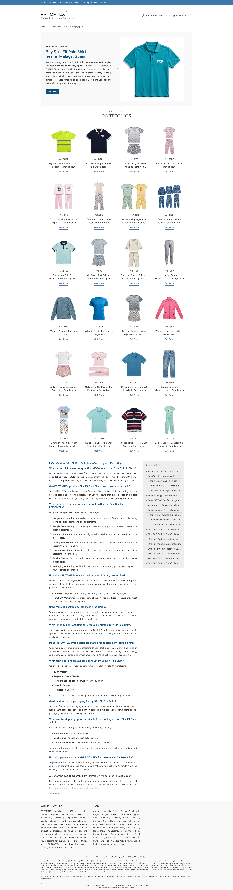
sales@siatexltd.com (178, 15)
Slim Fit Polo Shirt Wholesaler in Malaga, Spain (165, 529)
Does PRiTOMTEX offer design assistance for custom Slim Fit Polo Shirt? (165, 500)
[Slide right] (118, 69)
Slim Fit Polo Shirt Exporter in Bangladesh (165, 558)
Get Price (63, 171)
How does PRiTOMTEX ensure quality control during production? (165, 486)
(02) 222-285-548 (153, 15)
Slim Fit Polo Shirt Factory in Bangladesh (165, 549)
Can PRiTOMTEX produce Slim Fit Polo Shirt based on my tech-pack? (165, 476)
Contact (103, 2)
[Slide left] (185, 69)
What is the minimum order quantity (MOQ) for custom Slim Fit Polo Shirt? (165, 471)
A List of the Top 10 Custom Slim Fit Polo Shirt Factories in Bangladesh (165, 524)
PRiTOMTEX (53, 14)
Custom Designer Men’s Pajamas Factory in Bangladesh (134, 166)
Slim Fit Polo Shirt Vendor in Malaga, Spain (165, 539)
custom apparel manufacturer (57, 814)
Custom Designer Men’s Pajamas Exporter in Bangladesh (134, 334)
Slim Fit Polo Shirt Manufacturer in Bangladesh (165, 553)
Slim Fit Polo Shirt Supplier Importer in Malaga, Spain (165, 544)
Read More (55, 793)
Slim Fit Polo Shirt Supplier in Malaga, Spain (165, 534)
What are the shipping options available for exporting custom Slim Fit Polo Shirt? (165, 515)
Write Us (52, 91)
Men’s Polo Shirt (72, 2)
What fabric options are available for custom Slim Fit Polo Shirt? (165, 505)
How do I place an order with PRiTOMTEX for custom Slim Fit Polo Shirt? (165, 519)
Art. (63, 159)
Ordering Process (89, 2)
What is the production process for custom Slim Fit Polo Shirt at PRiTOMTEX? (165, 481)
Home (43, 2)
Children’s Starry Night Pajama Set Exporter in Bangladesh (169, 222)
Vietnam (122, 844)
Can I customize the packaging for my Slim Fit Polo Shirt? (165, 510)
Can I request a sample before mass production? (165, 490)
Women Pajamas (55, 2)
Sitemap (146, 885)
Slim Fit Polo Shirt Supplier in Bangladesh (165, 563)
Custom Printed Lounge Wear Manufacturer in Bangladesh (99, 222)
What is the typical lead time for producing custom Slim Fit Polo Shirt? (165, 495)
